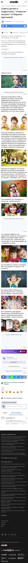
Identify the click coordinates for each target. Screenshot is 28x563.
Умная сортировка (16, 412)
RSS (2, 526)
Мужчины (25, 5)
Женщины (20, 5)
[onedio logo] (13, 545)
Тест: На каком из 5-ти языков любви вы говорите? (13, 464)
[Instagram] (2, 534)
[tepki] (2, 392)
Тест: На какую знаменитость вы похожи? (11, 473)
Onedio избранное (11, 5)
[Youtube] (12, 534)
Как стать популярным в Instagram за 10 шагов (12, 488)
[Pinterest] (15, 534)
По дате (5, 412)
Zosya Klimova (14, 21)
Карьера (3, 524)
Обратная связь (5, 520)
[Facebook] (5, 534)
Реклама (3, 522)
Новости (3, 5)
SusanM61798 (9, 418)
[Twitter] (8, 534)
